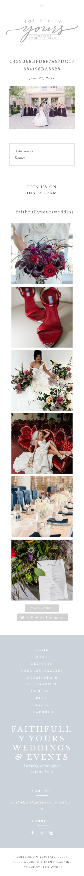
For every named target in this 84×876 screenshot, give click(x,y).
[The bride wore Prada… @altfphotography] (42, 317)
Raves (42, 705)
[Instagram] (51, 833)
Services (42, 663)
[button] (42, 5)
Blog (42, 698)
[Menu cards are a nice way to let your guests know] (42, 570)
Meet (42, 656)
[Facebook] (33, 833)
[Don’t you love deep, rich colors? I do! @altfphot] (42, 253)
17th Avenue (52, 867)
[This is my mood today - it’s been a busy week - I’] (42, 443)
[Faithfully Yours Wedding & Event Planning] (42, 29)
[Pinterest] (42, 833)
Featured (42, 712)
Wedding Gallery (42, 670)
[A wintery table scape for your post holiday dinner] (42, 506)
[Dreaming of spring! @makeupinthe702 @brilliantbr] (42, 380)
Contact (42, 691)
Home (42, 649)
